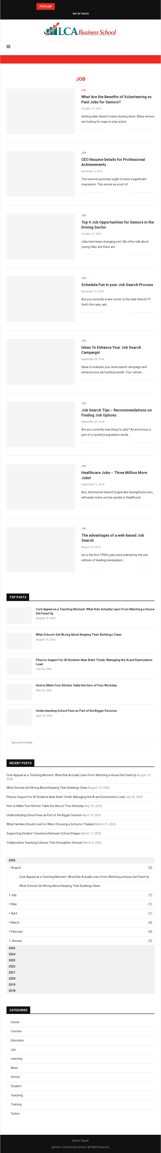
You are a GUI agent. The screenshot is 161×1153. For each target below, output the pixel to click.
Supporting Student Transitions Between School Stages (43, 833)
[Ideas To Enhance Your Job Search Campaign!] (40, 362)
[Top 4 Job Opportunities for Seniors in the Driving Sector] (40, 236)
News (14, 1068)
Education (17, 1040)
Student (16, 1086)
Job (13, 1049)
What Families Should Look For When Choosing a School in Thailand (50, 824)
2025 (12, 948)
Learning (16, 1058)
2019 (12, 984)
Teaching (17, 1095)
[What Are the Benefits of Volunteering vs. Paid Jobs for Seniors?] (40, 111)
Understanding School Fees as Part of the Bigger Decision (76, 710)
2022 (12, 966)
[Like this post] (109, 129)
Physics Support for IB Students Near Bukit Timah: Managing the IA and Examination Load (94, 662)
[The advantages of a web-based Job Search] (40, 550)
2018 (12, 990)
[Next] (64, 6)
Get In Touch (81, 13)
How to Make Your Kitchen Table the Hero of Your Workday (76, 685)
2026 (12, 860)
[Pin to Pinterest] (122, 129)
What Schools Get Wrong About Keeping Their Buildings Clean (79, 634)
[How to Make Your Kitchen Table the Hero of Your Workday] (19, 691)
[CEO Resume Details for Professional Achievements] (40, 174)
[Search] (152, 47)
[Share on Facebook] (114, 129)
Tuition (15, 1113)
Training (16, 1104)
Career (15, 1022)
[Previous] (58, 6)
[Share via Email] (127, 129)
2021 (12, 972)
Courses (16, 1031)
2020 (12, 978)
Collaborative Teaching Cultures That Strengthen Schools (44, 842)
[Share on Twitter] (118, 129)
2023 (12, 960)
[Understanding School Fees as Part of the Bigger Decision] (19, 717)
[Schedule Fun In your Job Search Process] (40, 299)
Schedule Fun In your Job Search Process (117, 284)
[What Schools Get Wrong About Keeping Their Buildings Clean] (19, 641)
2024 (12, 954)
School (15, 1077)
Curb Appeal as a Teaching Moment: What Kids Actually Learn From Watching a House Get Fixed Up (95, 611)
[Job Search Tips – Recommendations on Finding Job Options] (40, 424)
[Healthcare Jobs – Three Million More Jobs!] (40, 487)
